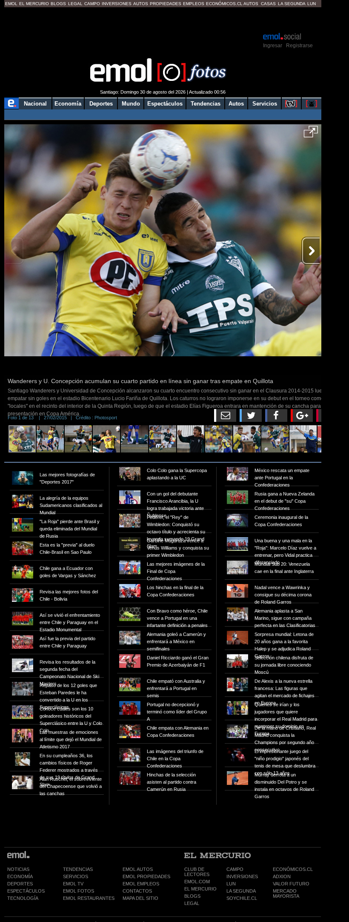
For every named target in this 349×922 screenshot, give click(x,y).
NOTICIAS (18, 869)
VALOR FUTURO (291, 883)
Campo (92, 3)
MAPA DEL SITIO (140, 898)
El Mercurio (34, 3)
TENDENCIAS (78, 869)
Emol (11, 3)
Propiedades (165, 3)
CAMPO (234, 869)
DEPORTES (20, 883)
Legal (75, 3)
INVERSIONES (242, 876)
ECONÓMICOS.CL (293, 869)
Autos (140, 3)
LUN (231, 883)
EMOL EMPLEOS (141, 883)
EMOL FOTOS (78, 890)
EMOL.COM (197, 881)
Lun (311, 3)
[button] (310, 134)
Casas (268, 3)
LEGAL (191, 903)
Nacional (35, 103)
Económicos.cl (224, 3)
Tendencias (205, 103)
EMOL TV (73, 883)
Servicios (264, 103)
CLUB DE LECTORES (196, 872)
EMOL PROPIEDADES (146, 876)
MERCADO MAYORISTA (286, 893)
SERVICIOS (75, 876)
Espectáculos (165, 103)
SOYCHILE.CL (241, 898)
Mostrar (163, 19)
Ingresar (272, 46)
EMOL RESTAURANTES (88, 898)
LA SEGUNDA (241, 890)
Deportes (101, 103)
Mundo (131, 103)
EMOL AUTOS (138, 869)
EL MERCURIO (200, 888)
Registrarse (299, 46)
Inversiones (117, 3)
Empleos (193, 3)
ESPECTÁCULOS (26, 890)
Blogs (58, 3)
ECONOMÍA (20, 876)
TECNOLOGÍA (22, 898)
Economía (67, 103)
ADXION (282, 876)
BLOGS (192, 896)
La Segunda (292, 3)
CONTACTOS (137, 890)
